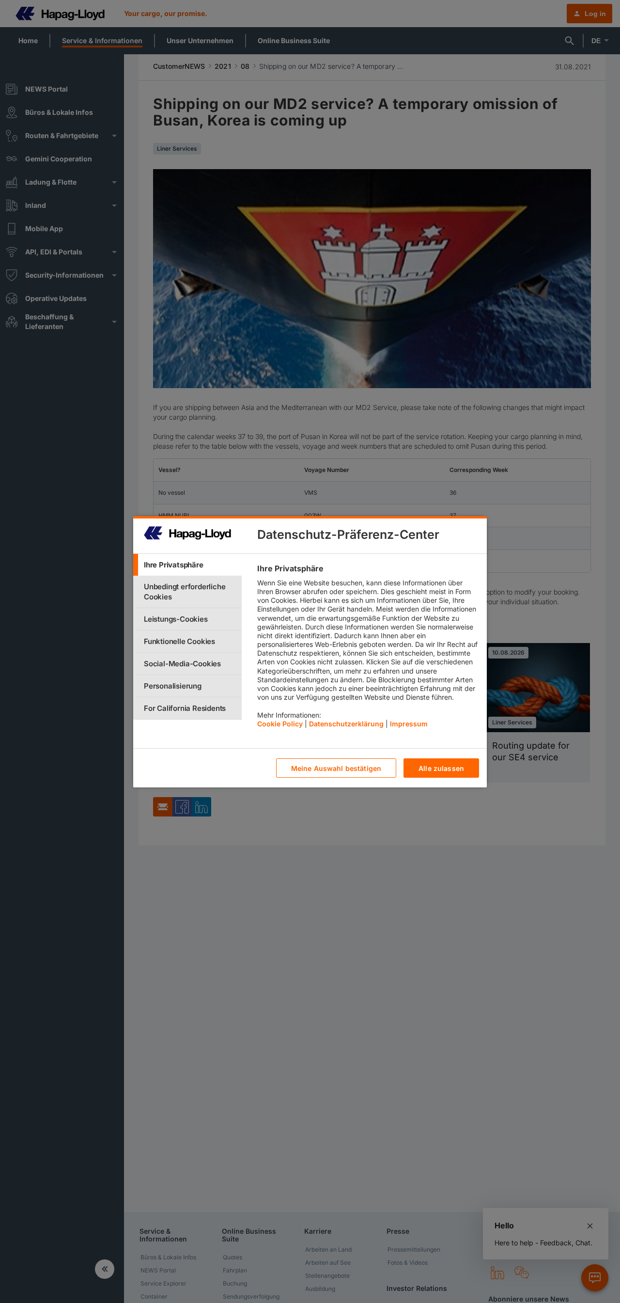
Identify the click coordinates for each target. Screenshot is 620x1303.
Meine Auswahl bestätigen (336, 768)
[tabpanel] (367, 648)
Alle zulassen (441, 768)
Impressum (409, 723)
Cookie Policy (280, 723)
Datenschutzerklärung (346, 723)
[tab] (187, 565)
